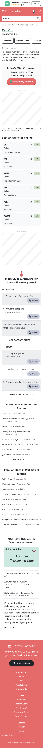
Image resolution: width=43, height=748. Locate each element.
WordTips (21, 699)
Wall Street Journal (25, 25)
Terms (21, 731)
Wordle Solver (21, 685)
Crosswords (21, 689)
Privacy (21, 727)
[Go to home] (21, 646)
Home (21, 676)
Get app (36, 4)
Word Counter (21, 716)
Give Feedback (23, 663)
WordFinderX (21, 708)
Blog (22, 680)
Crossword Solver (8, 25)
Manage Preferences (11, 735)
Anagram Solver (21, 704)
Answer (35, 300)
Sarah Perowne (10, 48)
